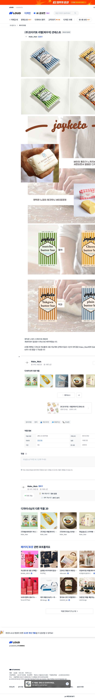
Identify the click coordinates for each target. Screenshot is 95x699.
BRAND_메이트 (25, 573)
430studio (63, 573)
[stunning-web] (14, 669)
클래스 (71, 687)
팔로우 (40, 36)
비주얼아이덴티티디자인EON (85, 573)
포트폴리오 (13, 25)
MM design (43, 600)
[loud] (11, 7)
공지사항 (20, 687)
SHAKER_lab (64, 600)
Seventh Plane (25, 600)
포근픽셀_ (43, 573)
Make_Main (36, 361)
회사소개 (11, 687)
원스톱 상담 (84, 19)
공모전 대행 (80, 687)
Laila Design (83, 600)
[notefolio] (19, 7)
